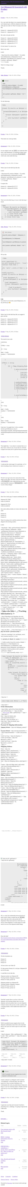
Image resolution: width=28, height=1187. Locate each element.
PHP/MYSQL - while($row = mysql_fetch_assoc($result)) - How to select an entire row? (8, 1149)
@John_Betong (5, 336)
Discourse (9, 1183)
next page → (4, 1118)
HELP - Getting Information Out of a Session (7, 1138)
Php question (4, 1166)
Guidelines (15, 1176)
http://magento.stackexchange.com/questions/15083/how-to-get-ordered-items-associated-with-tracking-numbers (14, 939)
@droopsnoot (4, 461)
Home (2, 1176)
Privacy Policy (14, 1179)
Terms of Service (5, 1179)
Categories (8, 1176)
